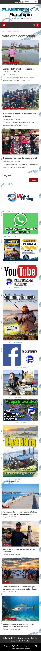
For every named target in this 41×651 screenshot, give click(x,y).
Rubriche (6, 638)
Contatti (27, 641)
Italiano (26, 1)
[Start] (4, 24)
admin (19, 75)
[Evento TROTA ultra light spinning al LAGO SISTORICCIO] (20, 52)
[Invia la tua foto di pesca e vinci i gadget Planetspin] (20, 534)
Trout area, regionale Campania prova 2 (20, 158)
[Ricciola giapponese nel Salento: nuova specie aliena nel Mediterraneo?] (20, 608)
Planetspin (20, 15)
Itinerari (20, 638)
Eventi (6, 63)
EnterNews (15, 649)
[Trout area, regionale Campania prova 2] (20, 141)
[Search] (34, 25)
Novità (6, 506)
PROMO (19, 641)
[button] (9, 25)
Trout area (14, 63)
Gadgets (6, 544)
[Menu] (9, 25)
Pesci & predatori (9, 619)
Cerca (7, 176)
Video (27, 638)
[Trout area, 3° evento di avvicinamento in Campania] (20, 97)
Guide (13, 641)
